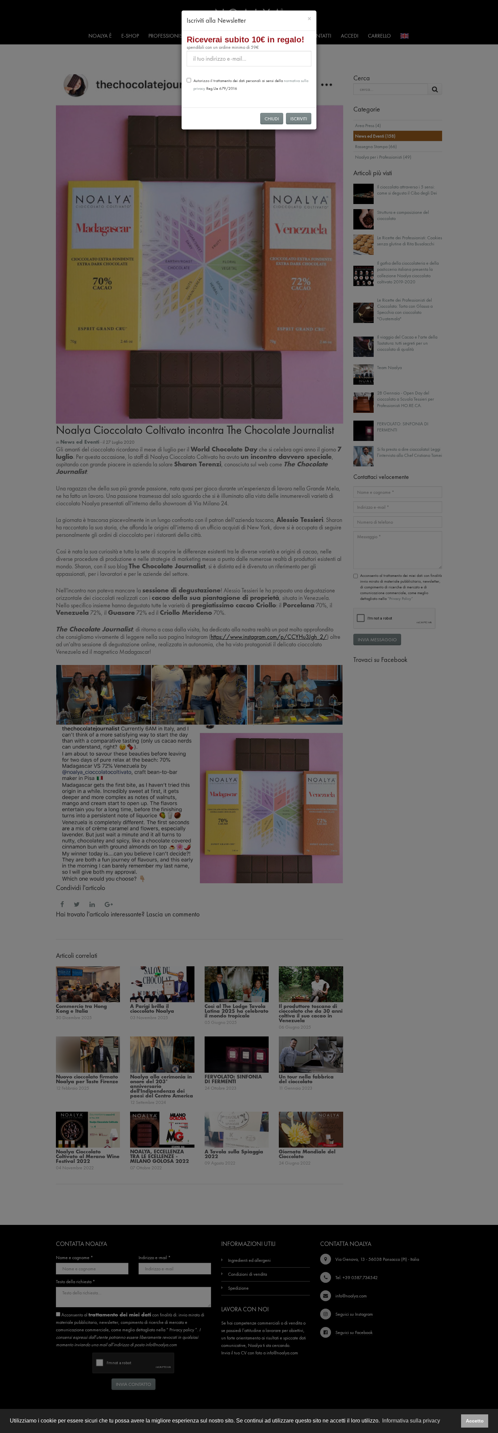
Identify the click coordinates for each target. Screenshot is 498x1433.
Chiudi (272, 119)
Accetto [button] (475, 1421)
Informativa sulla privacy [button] (411, 1421)
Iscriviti (298, 119)
